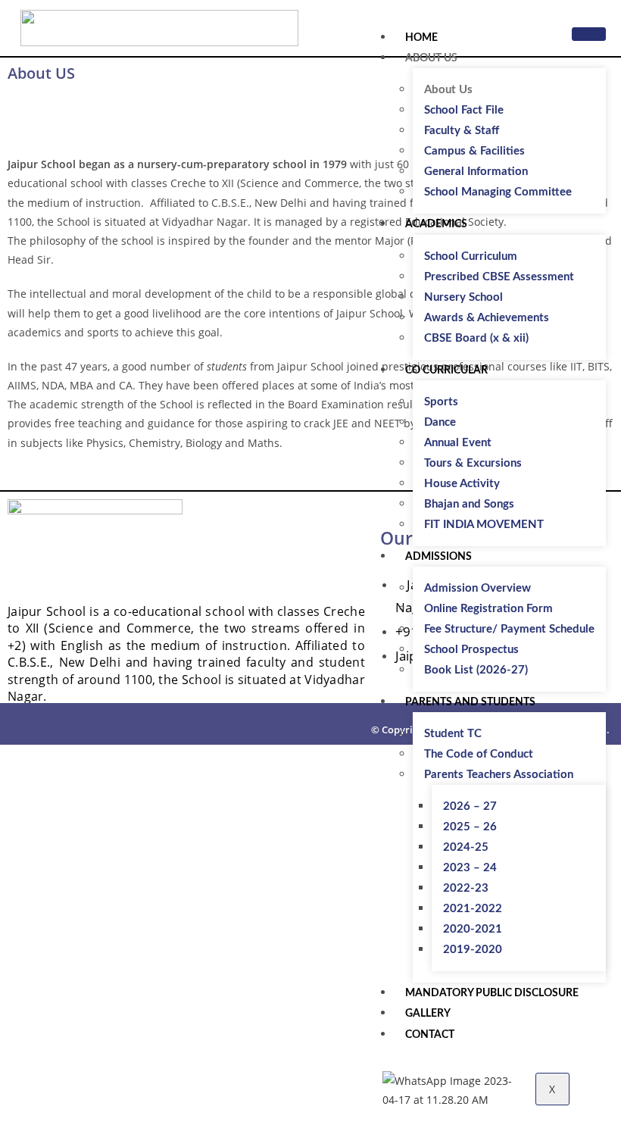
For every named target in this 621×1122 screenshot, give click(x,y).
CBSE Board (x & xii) (476, 338)
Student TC (453, 733)
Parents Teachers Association (498, 774)
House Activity (462, 483)
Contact (429, 1035)
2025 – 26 (470, 827)
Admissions (438, 557)
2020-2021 (472, 929)
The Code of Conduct (478, 754)
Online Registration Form (488, 608)
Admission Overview (477, 588)
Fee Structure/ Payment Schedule (509, 629)
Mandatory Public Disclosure (492, 993)
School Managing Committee (498, 192)
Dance (440, 422)
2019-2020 (472, 949)
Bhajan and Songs (469, 504)
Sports (441, 402)
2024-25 (465, 847)
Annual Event (457, 442)
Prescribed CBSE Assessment (499, 277)
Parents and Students (470, 702)
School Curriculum (470, 256)
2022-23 (465, 888)
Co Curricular (446, 370)
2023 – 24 (470, 868)
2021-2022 (472, 908)
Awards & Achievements (486, 317)
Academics (436, 224)
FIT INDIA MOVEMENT (484, 524)
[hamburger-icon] (589, 34)
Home (421, 38)
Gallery (428, 1013)
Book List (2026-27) (476, 670)
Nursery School (463, 297)
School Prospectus (471, 649)
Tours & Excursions (473, 463)
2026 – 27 (470, 806)
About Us (431, 58)
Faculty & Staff (461, 130)
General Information (476, 171)
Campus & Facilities (474, 151)
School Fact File (464, 110)
